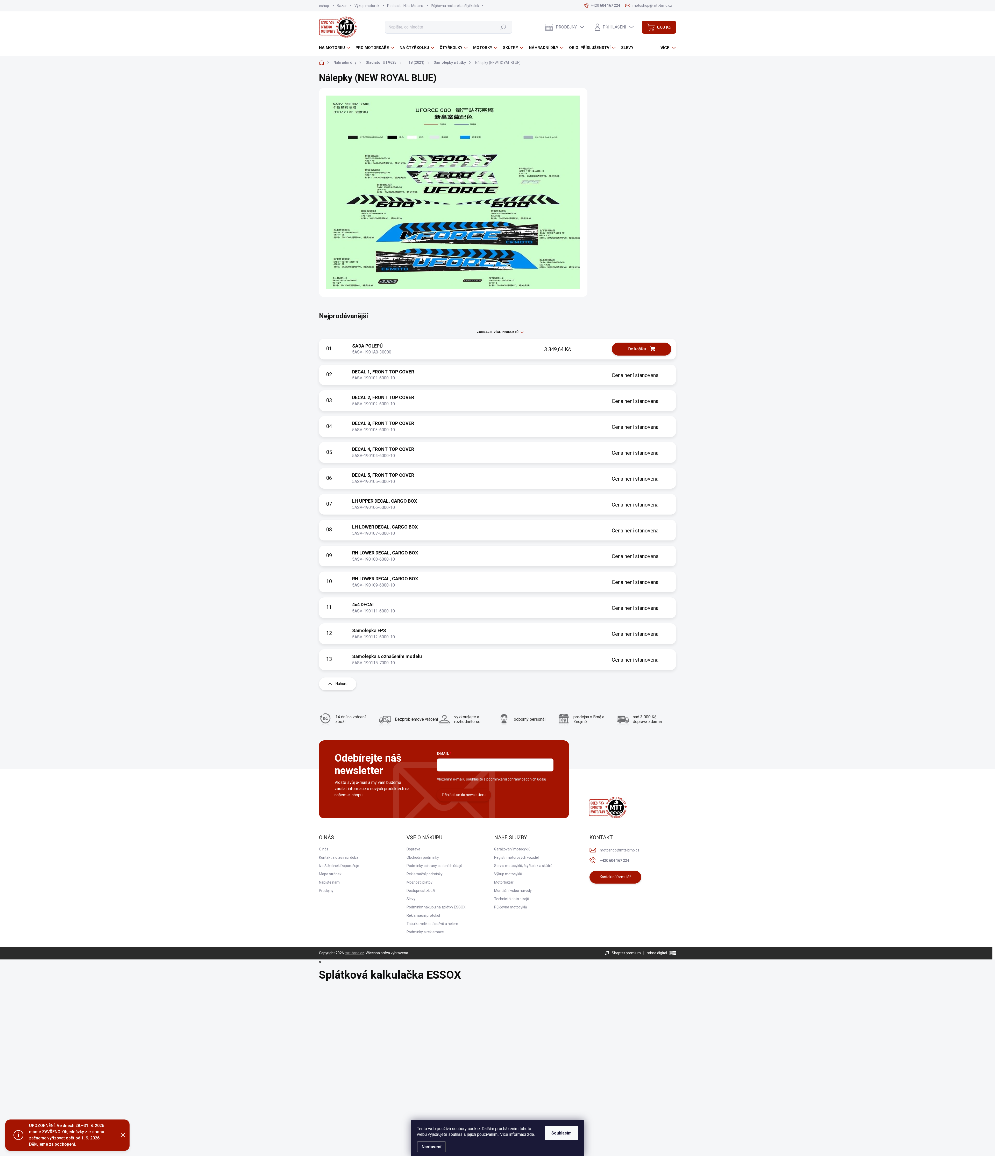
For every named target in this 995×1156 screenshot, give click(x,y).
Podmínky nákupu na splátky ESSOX (436, 907)
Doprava (413, 849)
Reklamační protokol (423, 915)
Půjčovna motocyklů (510, 907)
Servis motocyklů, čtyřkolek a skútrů (523, 866)
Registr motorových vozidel (516, 857)
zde (530, 1134)
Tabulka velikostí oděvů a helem (432, 924)
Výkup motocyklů (508, 874)
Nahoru (341, 684)
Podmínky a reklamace (425, 932)
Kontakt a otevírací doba (338, 857)
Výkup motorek (366, 6)
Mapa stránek (330, 874)
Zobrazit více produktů (497, 332)
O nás (323, 849)
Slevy (411, 899)
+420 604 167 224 (614, 860)
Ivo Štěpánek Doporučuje (339, 866)
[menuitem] (335, 47)
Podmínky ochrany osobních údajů (434, 866)
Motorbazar (504, 882)
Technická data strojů (511, 899)
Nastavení (431, 1146)
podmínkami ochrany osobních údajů (516, 779)
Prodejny (326, 890)
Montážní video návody (513, 890)
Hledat (503, 27)
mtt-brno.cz (354, 953)
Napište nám (329, 882)
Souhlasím (561, 1133)
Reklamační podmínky (425, 874)
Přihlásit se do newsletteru (464, 795)
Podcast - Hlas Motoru (405, 6)
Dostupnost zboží (421, 890)
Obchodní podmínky (423, 857)
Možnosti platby (419, 882)
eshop (324, 6)
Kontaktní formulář (615, 877)
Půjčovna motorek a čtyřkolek (455, 6)
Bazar (342, 6)
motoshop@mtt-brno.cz (619, 850)
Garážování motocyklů (512, 849)
